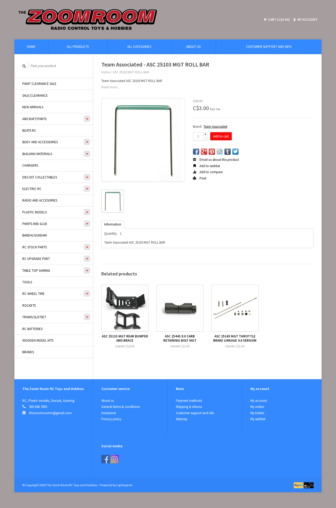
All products (78, 46)
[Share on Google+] (204, 151)
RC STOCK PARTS (34, 247)
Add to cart (221, 136)
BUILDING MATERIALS (37, 154)
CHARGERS (30, 165)
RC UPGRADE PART (36, 258)
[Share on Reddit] (220, 151)
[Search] (24, 66)
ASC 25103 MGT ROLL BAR (131, 72)
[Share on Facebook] (196, 151)
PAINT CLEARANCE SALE (39, 83)
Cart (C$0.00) (279, 19)
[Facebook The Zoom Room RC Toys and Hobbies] (105, 459)
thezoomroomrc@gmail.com (50, 413)
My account (307, 19)
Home (31, 46)
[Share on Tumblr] (227, 151)
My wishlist (257, 419)
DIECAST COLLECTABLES (39, 177)
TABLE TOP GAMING (36, 270)
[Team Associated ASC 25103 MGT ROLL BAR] (143, 140)
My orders (257, 406)
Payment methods (189, 400)
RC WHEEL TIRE (33, 293)
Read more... (110, 87)
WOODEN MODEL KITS (37, 340)
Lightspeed (124, 485)
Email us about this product (219, 159)
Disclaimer (108, 413)
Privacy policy (111, 419)
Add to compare (211, 172)
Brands (28, 352)
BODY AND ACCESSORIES (40, 142)
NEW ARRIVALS (32, 107)
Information (112, 224)
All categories (139, 46)
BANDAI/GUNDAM (34, 235)
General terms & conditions (120, 406)
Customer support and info (269, 46)
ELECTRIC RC (31, 189)
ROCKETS (29, 305)
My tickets (257, 413)
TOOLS (27, 282)
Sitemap (181, 419)
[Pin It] (212, 151)
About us (193, 46)
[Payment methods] (299, 485)
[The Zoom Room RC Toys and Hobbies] (126, 20)
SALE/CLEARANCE (35, 95)
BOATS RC (29, 130)
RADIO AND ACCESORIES (39, 200)
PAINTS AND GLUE (34, 224)
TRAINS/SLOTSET (34, 317)
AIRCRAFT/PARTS (34, 119)
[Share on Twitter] (235, 151)
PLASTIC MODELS (34, 212)
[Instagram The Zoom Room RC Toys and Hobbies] (115, 459)
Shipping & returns (189, 406)
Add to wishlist (209, 166)
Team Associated (215, 126)
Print (202, 178)
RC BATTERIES (32, 329)
